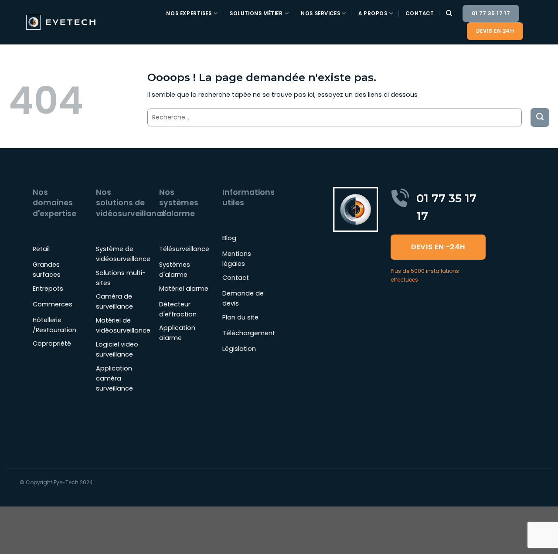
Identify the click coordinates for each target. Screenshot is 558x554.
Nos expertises (188, 13)
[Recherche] (449, 13)
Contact (419, 13)
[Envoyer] (540, 117)
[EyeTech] (62, 22)
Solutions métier (256, 13)
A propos (373, 13)
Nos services (320, 13)
